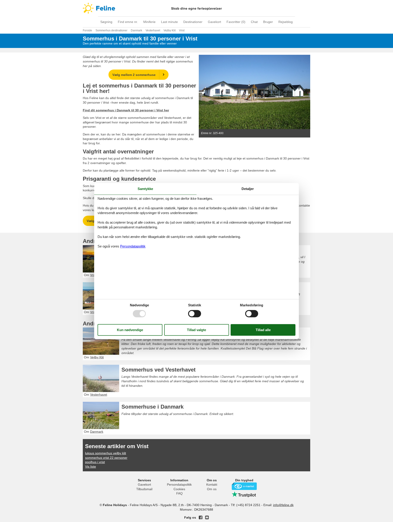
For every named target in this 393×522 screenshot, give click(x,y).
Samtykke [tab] (145, 189)
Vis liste (90, 466)
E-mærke (244, 486)
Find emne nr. (128, 22)
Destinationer (192, 22)
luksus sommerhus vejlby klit (105, 453)
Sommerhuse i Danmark (152, 407)
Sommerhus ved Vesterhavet (158, 370)
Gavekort (214, 22)
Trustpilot (244, 494)
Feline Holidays (196, 8)
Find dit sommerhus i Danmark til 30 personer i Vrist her (126, 110)
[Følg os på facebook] (200, 517)
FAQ (179, 493)
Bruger (268, 22)
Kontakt (211, 484)
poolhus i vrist (95, 462)
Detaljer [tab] (248, 189)
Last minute (169, 22)
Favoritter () (236, 22)
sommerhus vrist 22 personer (106, 458)
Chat (254, 22)
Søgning (106, 22)
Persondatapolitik (179, 484)
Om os (212, 489)
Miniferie (149, 22)
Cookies (179, 489)
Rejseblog (285, 22)
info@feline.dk (283, 505)
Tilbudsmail (144, 489)
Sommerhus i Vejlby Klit (152, 332)
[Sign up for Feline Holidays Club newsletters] (207, 517)
